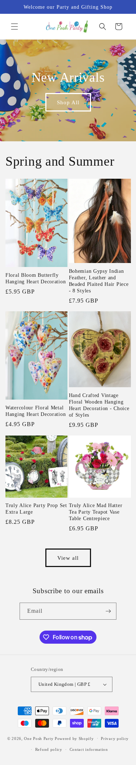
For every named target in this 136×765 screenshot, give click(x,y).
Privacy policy (115, 738)
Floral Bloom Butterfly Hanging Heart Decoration (35, 278)
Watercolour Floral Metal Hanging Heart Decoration (35, 411)
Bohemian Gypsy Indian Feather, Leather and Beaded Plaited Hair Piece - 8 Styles (99, 281)
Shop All (68, 102)
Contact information (89, 749)
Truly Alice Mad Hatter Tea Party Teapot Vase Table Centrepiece (96, 511)
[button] (14, 27)
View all (68, 558)
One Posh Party (38, 738)
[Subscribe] (108, 611)
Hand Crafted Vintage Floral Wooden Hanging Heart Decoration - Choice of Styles (99, 405)
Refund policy (48, 749)
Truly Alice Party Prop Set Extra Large (36, 508)
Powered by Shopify (74, 738)
